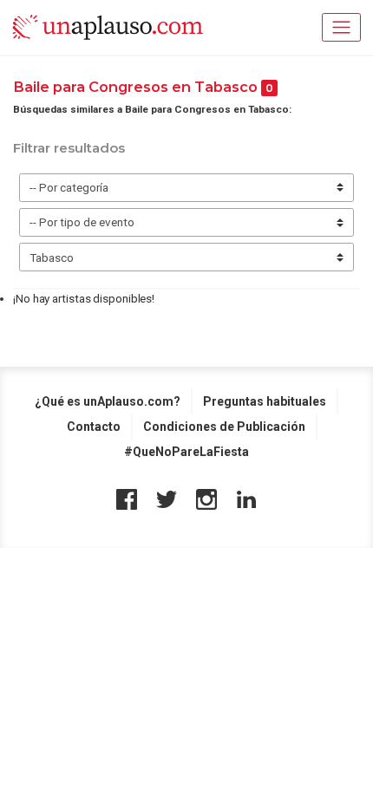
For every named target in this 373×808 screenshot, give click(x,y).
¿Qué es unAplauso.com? (107, 401)
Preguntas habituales (264, 401)
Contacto (94, 426)
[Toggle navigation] (341, 27)
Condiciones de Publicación (224, 426)
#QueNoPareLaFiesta (186, 452)
